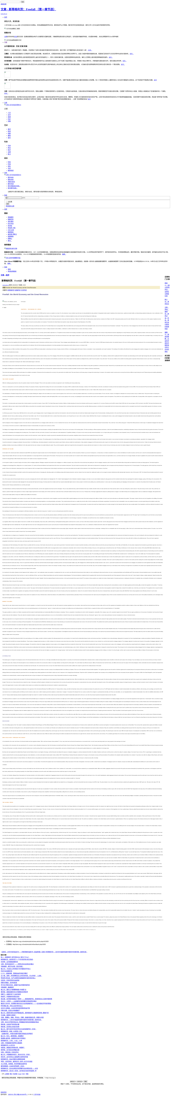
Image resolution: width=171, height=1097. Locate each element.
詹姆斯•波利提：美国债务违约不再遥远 (13, 1038)
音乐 (9, 137)
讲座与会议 (11, 181)
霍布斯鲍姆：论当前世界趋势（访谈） (13, 1066)
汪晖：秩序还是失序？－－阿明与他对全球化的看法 (17, 964)
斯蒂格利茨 (11, 290)
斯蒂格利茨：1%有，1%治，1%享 (11, 1040)
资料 (9, 166)
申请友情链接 (12, 271)
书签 (27, 1074)
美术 (9, 129)
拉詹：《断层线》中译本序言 (10, 1052)
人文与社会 (36, 1094)
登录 (5, 195)
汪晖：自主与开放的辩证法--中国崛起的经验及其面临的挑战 (20, 1022)
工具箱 (7, 1074)
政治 (9, 147)
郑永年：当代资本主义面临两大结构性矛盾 (14, 1057)
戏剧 (9, 133)
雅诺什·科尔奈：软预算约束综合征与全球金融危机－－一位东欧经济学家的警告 (26, 1003)
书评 (9, 168)
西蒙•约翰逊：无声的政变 (9, 982)
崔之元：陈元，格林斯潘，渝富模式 (12, 1036)
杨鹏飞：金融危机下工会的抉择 (11, 994)
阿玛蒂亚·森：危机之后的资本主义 (12, 1006)
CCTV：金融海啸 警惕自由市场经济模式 (14, 973)
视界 (5, 209)
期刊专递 (11, 184)
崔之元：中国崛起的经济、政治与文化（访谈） (16, 1054)
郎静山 (10, 238)
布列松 (10, 225)
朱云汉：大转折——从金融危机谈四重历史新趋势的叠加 (18, 1001)
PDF (23, 1074)
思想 (9, 117)
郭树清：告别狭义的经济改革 (10, 1026)
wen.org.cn (4, 14)
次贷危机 (24, 290)
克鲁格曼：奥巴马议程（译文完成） (12, 966)
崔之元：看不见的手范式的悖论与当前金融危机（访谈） (18, 1029)
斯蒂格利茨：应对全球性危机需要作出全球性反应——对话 (19, 1068)
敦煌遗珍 (11, 217)
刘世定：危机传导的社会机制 (10, 980)
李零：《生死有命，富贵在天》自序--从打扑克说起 (16, 1061)
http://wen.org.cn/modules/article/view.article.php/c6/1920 (31, 941)
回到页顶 (3, 1092)
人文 (9, 112)
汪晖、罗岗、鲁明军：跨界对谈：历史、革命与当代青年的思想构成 (167, 318)
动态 (5, 172)
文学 (9, 115)
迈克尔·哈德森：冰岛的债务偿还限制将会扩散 (15, 1008)
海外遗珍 (11, 221)
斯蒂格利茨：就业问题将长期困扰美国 (13, 1059)
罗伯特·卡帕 (11, 228)
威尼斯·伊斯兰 (12, 234)
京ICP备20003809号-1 (20, 1094)
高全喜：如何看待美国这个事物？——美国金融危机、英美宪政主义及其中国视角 (26, 999)
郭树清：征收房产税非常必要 (10, 1024)
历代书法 (11, 223)
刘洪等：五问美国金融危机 (9, 962)
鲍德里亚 (11, 232)
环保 (9, 164)
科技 (9, 162)
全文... (90, 50)
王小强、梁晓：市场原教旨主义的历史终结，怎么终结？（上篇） (21, 975)
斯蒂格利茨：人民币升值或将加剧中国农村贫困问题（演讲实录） (66, 952)
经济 (9, 150)
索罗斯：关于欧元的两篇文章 (10, 1050)
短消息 (15, 1074)
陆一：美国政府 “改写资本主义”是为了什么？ (15, 957)
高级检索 (3, 4)
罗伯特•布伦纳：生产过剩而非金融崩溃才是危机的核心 (18, 978)
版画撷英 (11, 236)
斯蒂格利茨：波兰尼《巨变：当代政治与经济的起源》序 (18, 1070)
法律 (9, 152)
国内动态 (11, 177)
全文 (155, 80)
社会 (9, 145)
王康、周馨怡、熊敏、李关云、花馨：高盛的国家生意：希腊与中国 (22, 1017)
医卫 (9, 154)
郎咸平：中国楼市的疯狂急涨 (10, 996)
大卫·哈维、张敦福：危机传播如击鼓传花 (14, 1064)
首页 (5, 17)
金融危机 (18, 290)
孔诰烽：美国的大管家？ (8, 1015)
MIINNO (11, 1094)
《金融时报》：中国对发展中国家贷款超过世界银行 (17, 1033)
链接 (5, 267)
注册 (5, 36)
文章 (5, 102)
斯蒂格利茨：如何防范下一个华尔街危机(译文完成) (17, 959)
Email (19, 1074)
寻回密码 (8, 206)
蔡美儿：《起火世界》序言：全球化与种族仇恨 (167, 289)
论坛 (15, 36)
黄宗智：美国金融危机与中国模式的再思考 (14, 992)
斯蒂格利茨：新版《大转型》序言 (11, 1031)
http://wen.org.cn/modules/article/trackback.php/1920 (29, 944)
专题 (5, 42)
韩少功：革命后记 (167, 302)
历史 (9, 119)
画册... (64, 254)
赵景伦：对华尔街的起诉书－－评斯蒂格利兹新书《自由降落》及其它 (24, 952)
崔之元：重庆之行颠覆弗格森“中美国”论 (13, 989)
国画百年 (11, 219)
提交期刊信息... (12, 188)
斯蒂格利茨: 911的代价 (8, 1045)
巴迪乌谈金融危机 (6, 971)
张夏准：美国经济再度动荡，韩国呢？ (13, 1047)
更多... (10, 240)
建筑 (9, 135)
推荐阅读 (11, 170)
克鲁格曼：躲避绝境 (7, 987)
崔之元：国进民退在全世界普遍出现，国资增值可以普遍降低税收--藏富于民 (25, 1013)
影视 (9, 131)
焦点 (11, 1074)
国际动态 (11, 179)
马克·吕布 (11, 230)
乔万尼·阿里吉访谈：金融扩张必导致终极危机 (15, 985)
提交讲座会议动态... (14, 186)
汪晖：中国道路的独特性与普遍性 (11, 1043)
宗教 (9, 121)
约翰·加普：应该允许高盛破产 (10, 1010)
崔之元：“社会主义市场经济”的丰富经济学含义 (16, 968)
